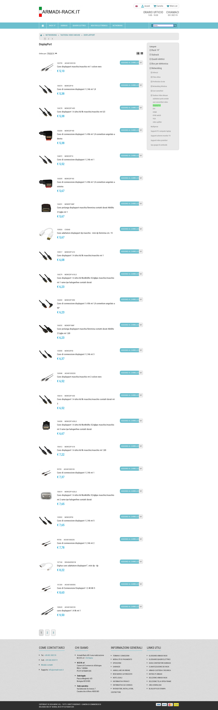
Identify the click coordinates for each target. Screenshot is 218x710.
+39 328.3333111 (51, 660)
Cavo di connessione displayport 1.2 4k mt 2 (75, 543)
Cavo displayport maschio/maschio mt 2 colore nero (79, 376)
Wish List (173, 6)
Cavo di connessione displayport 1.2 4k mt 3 (75, 354)
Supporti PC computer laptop (161, 131)
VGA (154, 119)
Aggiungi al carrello (129, 63)
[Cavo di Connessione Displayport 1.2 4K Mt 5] (46, 589)
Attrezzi (155, 73)
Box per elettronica (99, 26)
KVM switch (157, 115)
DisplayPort (89, 35)
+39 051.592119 (50, 655)
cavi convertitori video (160, 102)
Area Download (155, 685)
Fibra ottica (156, 77)
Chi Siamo (89, 658)
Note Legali (117, 678)
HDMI (155, 112)
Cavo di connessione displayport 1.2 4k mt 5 (75, 520)
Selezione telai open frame (160, 681)
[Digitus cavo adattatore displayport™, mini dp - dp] (46, 567)
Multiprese (154, 127)
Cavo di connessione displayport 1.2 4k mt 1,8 (76, 89)
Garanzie (116, 667)
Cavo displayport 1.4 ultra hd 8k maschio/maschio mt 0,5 (81, 111)
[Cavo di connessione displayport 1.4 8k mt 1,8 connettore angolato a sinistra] (46, 183)
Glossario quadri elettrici (159, 659)
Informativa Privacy (121, 681)
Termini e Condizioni (121, 656)
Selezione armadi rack (158, 678)
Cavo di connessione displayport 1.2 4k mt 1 (75, 159)
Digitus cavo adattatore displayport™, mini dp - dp (77, 565)
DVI (154, 109)
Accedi (147, 6)
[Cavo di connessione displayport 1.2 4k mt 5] (46, 522)
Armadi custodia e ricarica (160, 670)
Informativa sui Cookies (122, 685)
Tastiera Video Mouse (70, 35)
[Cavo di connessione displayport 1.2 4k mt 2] (46, 544)
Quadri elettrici (79, 26)
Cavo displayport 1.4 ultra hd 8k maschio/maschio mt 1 (80, 255)
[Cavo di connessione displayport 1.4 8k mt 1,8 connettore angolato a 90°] (46, 304)
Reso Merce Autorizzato (122, 674)
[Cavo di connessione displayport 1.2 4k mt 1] (46, 160)
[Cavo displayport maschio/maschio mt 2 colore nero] (46, 378)
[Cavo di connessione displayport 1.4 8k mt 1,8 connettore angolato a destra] (46, 135)
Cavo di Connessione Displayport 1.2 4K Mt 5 (76, 588)
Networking (117, 26)
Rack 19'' (52, 26)
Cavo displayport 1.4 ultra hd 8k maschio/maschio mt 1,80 (81, 450)
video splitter (157, 122)
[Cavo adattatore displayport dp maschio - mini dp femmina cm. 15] (46, 234)
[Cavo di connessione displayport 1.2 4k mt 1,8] (46, 90)
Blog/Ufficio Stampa (157, 689)
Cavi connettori (158, 91)
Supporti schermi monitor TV (161, 136)
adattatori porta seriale (161, 99)
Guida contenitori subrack (160, 663)
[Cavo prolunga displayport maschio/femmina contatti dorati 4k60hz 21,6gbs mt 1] (46, 209)
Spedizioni (117, 663)
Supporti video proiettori (159, 140)
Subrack (64, 26)
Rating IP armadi (155, 674)
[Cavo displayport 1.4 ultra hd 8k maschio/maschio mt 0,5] (46, 113)
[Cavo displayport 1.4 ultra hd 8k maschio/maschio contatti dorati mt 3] (46, 400)
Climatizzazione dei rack (159, 667)
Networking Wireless (160, 86)
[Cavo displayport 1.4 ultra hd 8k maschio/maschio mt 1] (46, 256)
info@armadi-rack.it (56, 670)
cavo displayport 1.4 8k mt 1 (69, 610)
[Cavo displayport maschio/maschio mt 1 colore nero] (46, 68)
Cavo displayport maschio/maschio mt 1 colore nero (79, 66)
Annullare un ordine (121, 670)
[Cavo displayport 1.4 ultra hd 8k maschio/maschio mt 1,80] (46, 451)
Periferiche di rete (159, 82)
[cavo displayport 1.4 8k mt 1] (46, 612)
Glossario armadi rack (158, 656)
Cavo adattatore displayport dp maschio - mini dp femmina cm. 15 (85, 233)
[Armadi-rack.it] (61, 12)
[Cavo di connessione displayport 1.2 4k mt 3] (46, 355)
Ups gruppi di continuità (159, 145)
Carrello (159, 6)
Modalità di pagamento (122, 659)
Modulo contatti (47, 665)
